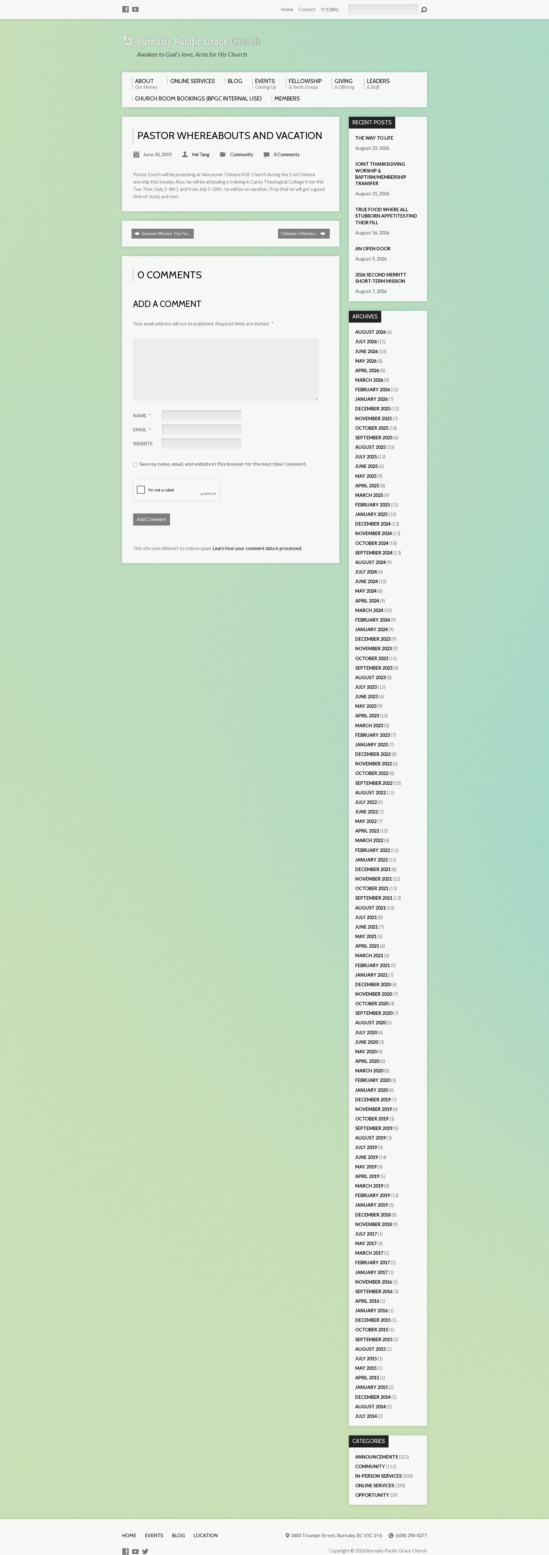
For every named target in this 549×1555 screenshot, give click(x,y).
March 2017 (369, 1253)
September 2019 (373, 1128)
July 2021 (366, 917)
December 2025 (372, 408)
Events (154, 1535)
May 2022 (365, 821)
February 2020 (372, 1080)
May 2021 (365, 936)
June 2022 (366, 811)
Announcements (376, 1457)
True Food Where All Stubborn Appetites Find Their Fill (386, 216)
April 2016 (367, 1301)
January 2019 (371, 1205)
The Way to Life (374, 138)
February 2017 (372, 1262)
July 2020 (366, 1032)
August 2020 (370, 1022)
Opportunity (372, 1495)
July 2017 (366, 1234)
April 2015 (367, 1377)
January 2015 (371, 1387)
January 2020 (371, 1090)
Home (287, 9)
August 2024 (370, 562)
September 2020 (373, 1013)
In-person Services (378, 1476)
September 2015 (373, 1339)
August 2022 (370, 792)
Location (205, 1535)
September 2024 (373, 552)
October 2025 (371, 428)
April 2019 (367, 1176)
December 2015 (372, 1320)
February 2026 (372, 389)
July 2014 (366, 1416)
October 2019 (371, 1118)
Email (142, 429)
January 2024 (371, 629)
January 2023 (371, 744)
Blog (178, 1535)
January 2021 (371, 975)
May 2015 (365, 1368)
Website (143, 443)
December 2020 (372, 984)
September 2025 (373, 437)
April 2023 (367, 715)
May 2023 (365, 706)
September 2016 (373, 1291)
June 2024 (366, 581)
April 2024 (367, 600)
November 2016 (373, 1282)
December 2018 (372, 1214)
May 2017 (365, 1243)
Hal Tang (200, 154)
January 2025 (371, 514)
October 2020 (371, 1003)
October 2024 (371, 543)
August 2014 (370, 1406)
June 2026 (366, 351)
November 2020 (373, 994)
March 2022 (369, 840)
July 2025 (366, 456)
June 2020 (366, 1042)
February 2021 (372, 965)
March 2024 (369, 610)
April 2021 (367, 946)
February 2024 (372, 620)
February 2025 (372, 504)
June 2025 (366, 466)
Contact (307, 9)
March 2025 (369, 495)
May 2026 (365, 361)
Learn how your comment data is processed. (257, 548)
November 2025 (373, 418)
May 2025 (365, 476)
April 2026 (367, 370)
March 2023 (369, 725)
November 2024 (373, 533)
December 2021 (372, 869)
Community (241, 154)
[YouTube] (135, 9)
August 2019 (370, 1137)
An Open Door (372, 248)
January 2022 (371, 859)
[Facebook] (125, 9)
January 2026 (371, 399)
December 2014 (372, 1397)
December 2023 (372, 639)
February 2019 (372, 1195)
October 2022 (371, 773)
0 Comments (287, 154)
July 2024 (366, 572)
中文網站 (330, 9)
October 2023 (371, 658)
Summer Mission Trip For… (166, 233)
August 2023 (370, 677)
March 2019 (369, 1186)
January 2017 (371, 1272)
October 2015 (371, 1329)
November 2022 (373, 763)
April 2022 (367, 830)
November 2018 (373, 1224)
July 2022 (366, 802)
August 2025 (370, 447)
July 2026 (366, 341)
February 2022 (372, 850)
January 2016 (371, 1310)
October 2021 (371, 888)
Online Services (374, 1485)
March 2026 (369, 380)
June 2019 (366, 1157)
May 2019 (365, 1166)
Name (142, 415)
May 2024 (365, 591)
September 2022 (373, 783)
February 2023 (372, 735)
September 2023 (373, 668)
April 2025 (367, 485)
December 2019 (372, 1099)
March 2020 (369, 1070)
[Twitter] (145, 1551)
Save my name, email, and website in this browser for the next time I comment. (223, 464)
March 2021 (369, 955)
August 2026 (370, 332)
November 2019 (373, 1109)
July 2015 (366, 1358)
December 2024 (372, 523)
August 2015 (370, 1349)
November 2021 (373, 879)
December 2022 (372, 754)
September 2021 (373, 898)
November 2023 (373, 648)
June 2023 (366, 696)
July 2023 (366, 687)
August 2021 (370, 907)
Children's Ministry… (300, 233)
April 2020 (367, 1061)
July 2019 (366, 1147)
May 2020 (365, 1051)
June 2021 (366, 927)
